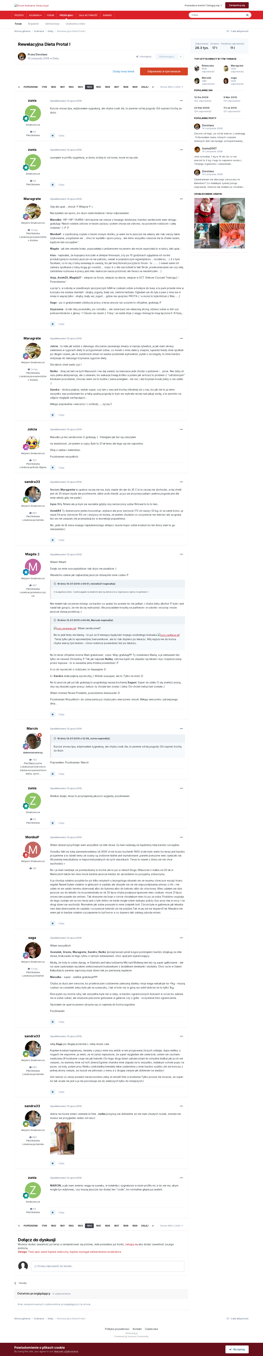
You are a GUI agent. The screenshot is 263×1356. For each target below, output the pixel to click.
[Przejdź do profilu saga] (33, 950)
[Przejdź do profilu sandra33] (33, 494)
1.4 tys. (34, 230)
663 (34, 512)
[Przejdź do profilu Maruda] (196, 81)
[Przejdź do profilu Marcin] (33, 741)
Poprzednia (31, 87)
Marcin (32, 728)
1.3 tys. (34, 968)
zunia (32, 100)
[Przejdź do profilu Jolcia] (33, 442)
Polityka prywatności (117, 1328)
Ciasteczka (151, 1328)
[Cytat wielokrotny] (52, 135)
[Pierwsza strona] (18, 87)
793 (34, 759)
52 (34, 131)
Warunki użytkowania (66, 1351)
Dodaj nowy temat (123, 71)
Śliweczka (208, 65)
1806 (107, 87)
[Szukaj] (247, 15)
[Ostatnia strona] (152, 87)
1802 (71, 87)
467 (34, 585)
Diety (56, 58)
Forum (50, 15)
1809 (134, 87)
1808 (125, 87)
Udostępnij (144, 56)
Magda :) (32, 554)
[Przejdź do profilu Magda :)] (33, 567)
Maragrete (32, 199)
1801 (62, 87)
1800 (53, 87)
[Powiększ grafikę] (65, 628)
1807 (116, 87)
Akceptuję (238, 1349)
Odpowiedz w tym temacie (164, 71)
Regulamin (33, 23)
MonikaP (32, 837)
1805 (98, 87)
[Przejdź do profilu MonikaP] (33, 850)
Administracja (52, 23)
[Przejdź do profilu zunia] (33, 113)
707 (34, 460)
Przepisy (19, 15)
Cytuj (61, 135)
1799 (44, 87)
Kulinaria (34, 15)
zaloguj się (131, 1244)
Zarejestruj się (237, 5)
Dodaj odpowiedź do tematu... (55, 1266)
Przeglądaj (66, 15)
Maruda (206, 77)
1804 (89, 87)
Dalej (144, 87)
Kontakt (137, 1328)
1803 (80, 87)
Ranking (107, 15)
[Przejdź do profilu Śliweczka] (196, 69)
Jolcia (32, 429)
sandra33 (32, 482)
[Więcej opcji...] (181, 101)
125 (34, 868)
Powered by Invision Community (131, 1336)
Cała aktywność (88, 15)
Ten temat (234, 15)
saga (32, 938)
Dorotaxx (41, 54)
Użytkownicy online (75, 23)
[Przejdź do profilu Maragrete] (33, 211)
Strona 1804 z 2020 (171, 87)
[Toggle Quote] (55, 583)
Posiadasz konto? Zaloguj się (203, 5)
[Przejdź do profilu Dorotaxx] (22, 56)
